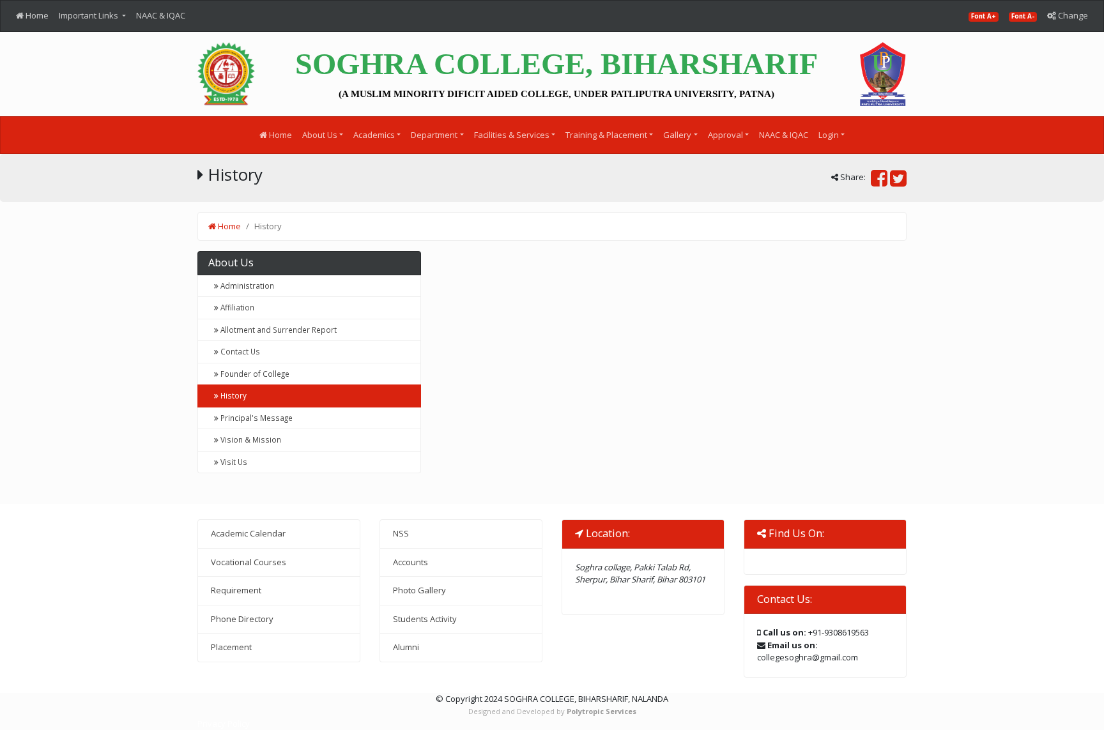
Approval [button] (725, 135)
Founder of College (253, 374)
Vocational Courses (248, 562)
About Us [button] (319, 135)
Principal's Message (255, 418)
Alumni (406, 647)
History (232, 395)
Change (1072, 15)
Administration (246, 285)
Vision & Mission (249, 439)
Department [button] (434, 135)
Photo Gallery (419, 590)
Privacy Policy (223, 723)
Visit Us (232, 462)
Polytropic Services (601, 711)
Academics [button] (374, 135)
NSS (401, 533)
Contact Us (239, 351)
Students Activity (425, 619)
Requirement (236, 590)
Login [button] (828, 135)
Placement (231, 647)
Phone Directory (242, 619)
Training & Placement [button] (606, 135)
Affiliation (236, 307)
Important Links (89, 15)
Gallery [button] (677, 135)
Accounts (410, 562)
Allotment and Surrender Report (277, 329)
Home (36, 15)
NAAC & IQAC (160, 15)
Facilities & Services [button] (511, 135)
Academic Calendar (248, 533)
